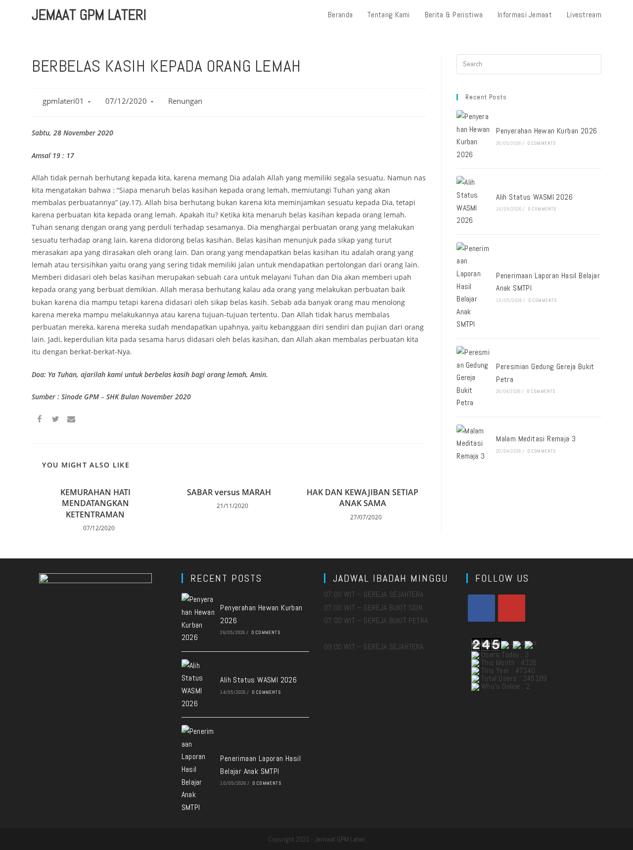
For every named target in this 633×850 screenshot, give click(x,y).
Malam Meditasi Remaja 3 (536, 438)
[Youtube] (511, 608)
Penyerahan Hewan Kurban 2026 (546, 131)
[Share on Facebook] (39, 420)
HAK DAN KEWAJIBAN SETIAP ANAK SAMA (362, 498)
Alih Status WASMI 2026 (534, 197)
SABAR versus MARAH (229, 492)
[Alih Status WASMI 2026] (473, 201)
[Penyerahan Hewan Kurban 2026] (473, 135)
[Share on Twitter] (55, 420)
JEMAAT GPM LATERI (89, 14)
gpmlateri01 (63, 101)
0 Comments (541, 143)
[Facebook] (481, 608)
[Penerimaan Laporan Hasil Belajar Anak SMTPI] (473, 286)
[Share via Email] (71, 420)
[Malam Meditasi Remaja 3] (473, 444)
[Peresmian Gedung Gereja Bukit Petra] (473, 377)
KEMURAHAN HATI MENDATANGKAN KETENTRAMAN (95, 503)
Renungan (185, 101)
